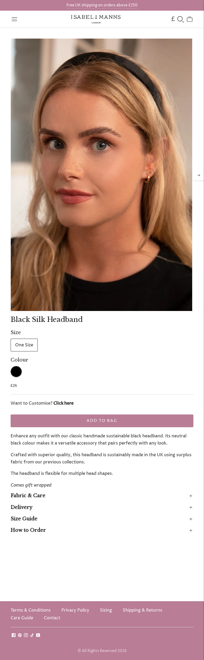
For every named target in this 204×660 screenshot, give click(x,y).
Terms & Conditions (31, 610)
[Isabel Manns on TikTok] (32, 636)
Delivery (21, 507)
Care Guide (22, 618)
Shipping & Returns (142, 610)
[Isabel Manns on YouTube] (38, 636)
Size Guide (24, 519)
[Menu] (14, 19)
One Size (24, 345)
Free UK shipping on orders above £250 (102, 5)
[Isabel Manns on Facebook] (14, 636)
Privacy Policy (75, 610)
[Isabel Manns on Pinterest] (20, 636)
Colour (19, 360)
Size (16, 332)
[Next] (198, 175)
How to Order (28, 530)
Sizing (106, 610)
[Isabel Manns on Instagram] (26, 636)
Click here (63, 403)
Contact (52, 618)
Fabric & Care (28, 496)
